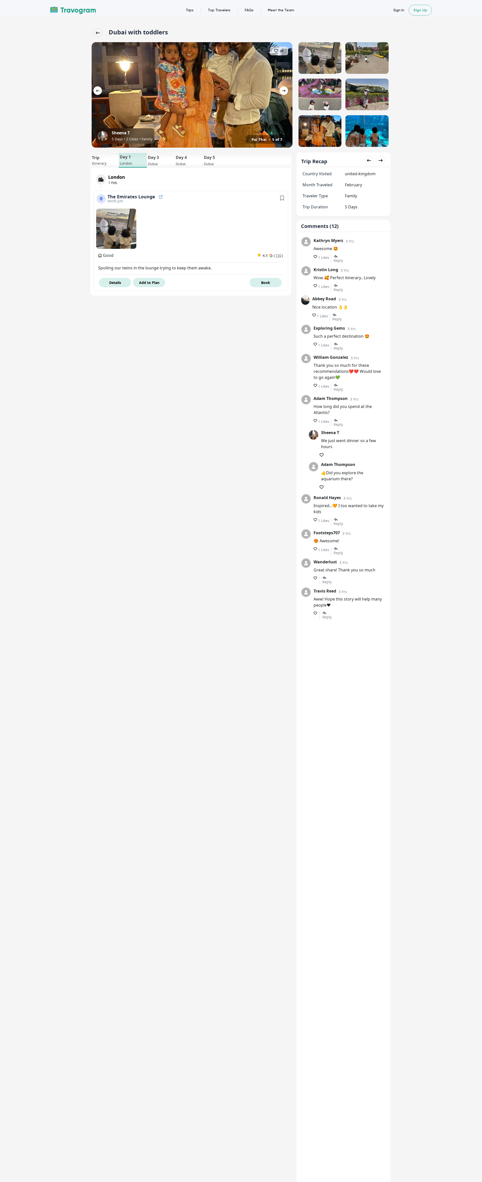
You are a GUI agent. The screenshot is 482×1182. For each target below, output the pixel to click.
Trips (190, 10)
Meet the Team (281, 10)
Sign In (398, 10)
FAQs (249, 10)
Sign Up (420, 10)
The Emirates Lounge (131, 197)
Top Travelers (219, 10)
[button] (105, 160)
